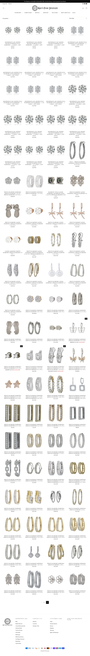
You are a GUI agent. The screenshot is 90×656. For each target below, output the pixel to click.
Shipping (52, 628)
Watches (55, 12)
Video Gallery (18, 643)
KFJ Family (18, 634)
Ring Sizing (18, 641)
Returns (51, 626)
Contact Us (5, 3)
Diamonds (18, 12)
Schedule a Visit (36, 626)
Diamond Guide (19, 628)
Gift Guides (18, 632)
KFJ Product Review (19, 636)
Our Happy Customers (20, 639)
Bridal (37, 12)
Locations (35, 623)
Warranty (52, 630)
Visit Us (10, 3)
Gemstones (28, 12)
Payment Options (53, 623)
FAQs (51, 621)
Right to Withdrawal (54, 632)
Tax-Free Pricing (19, 630)
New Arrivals (65, 12)
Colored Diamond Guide (20, 626)
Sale (73, 12)
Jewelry (46, 12)
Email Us (34, 621)
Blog (16, 621)
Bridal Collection (19, 623)
